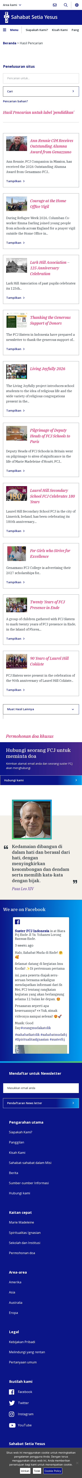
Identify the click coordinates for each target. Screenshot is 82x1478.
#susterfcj (57, 1039)
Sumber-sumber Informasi (29, 1183)
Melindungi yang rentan (27, 1352)
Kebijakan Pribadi (22, 1342)
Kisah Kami (60, 30)
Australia (15, 1302)
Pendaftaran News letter (24, 1103)
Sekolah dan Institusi (24, 1243)
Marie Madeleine (21, 1222)
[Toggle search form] (65, 5)
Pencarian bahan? (15, 101)
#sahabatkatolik (27, 1035)
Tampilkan (13, 181)
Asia (12, 1292)
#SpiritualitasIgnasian (32, 1039)
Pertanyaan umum (23, 1362)
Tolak (37, 1470)
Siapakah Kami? (37, 30)
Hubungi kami (14, 780)
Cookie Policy (53, 1470)
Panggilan (16, 1142)
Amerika (15, 1282)
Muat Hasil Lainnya (20, 709)
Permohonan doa (22, 1253)
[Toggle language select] (76, 5)
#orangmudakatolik (36, 1028)
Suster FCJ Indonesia (32, 931)
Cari (10, 91)
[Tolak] (77, 1463)
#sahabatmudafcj (53, 1035)
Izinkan (25, 1470)
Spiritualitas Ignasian (25, 1232)
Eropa (13, 1313)
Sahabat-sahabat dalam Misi (30, 1163)
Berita (13, 1173)
